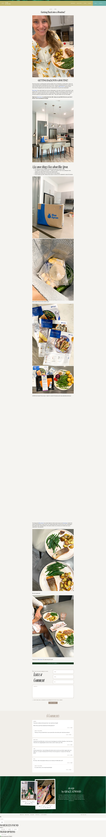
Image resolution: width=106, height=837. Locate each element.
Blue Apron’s (62, 86)
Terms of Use (22, 630)
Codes (84, 3)
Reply (72, 543)
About (95, 3)
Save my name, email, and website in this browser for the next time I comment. (48, 515)
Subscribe (72, 3)
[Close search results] (99, 4)
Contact (100, 3)
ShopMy (89, 3)
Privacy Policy (27, 630)
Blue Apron (34, 90)
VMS (83, 630)
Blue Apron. (63, 166)
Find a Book (78, 3)
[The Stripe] (7, 3)
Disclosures (32, 630)
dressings (65, 338)
